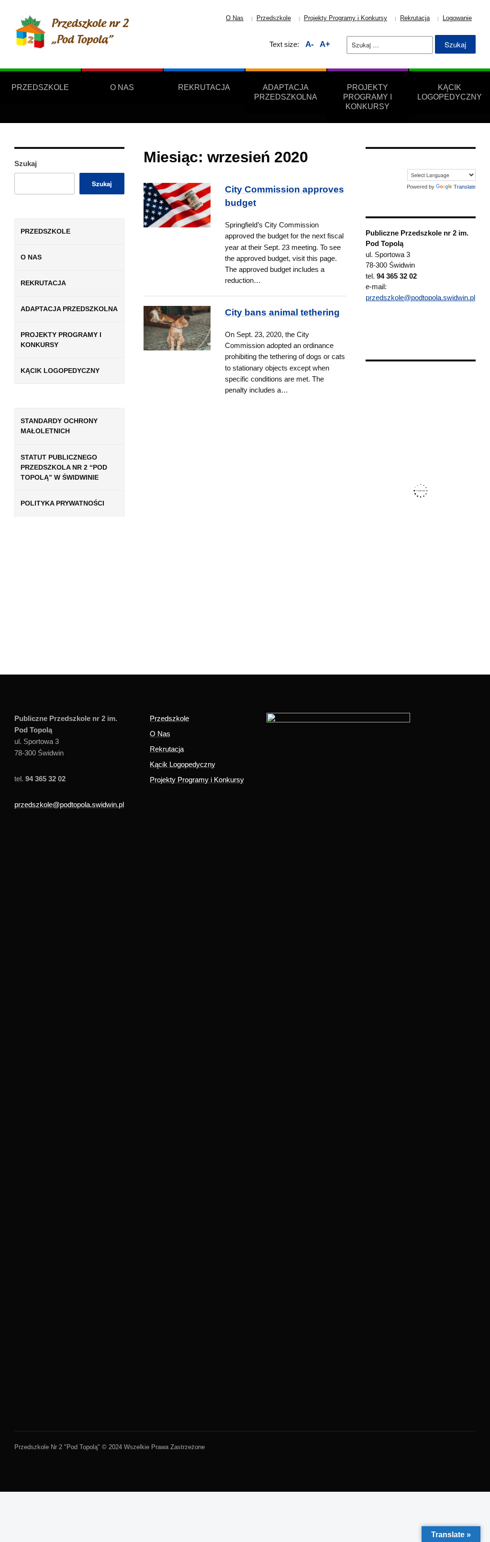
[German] (450, 162)
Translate (465, 187)
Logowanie (457, 18)
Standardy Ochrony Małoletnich (59, 426)
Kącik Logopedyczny (449, 92)
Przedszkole (273, 18)
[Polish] (460, 162)
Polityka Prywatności (62, 503)
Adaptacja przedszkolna (285, 92)
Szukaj (25, 163)
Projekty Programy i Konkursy (345, 18)
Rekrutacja (415, 18)
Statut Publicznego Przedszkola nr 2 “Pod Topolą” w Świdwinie (64, 467)
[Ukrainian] (471, 162)
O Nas (235, 18)
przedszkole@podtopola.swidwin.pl (420, 297)
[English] (439, 162)
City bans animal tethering (282, 312)
